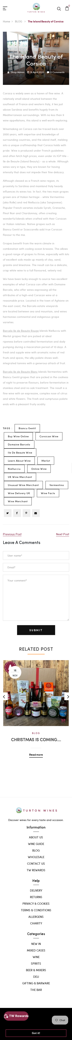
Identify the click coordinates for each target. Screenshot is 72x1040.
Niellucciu (14, 469)
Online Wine (39, 469)
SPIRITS (36, 963)
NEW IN (36, 944)
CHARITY (36, 923)
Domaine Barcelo (19, 444)
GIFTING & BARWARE (36, 983)
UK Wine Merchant (20, 477)
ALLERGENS (36, 917)
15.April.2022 (37, 72)
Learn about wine (19, 460)
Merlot (45, 460)
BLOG (19, 21)
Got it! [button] (36, 1033)
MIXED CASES (36, 950)
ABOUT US (36, 837)
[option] (36, 706)
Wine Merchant (18, 501)
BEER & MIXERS (36, 970)
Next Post (62, 534)
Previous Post (12, 534)
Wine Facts (48, 493)
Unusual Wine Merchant (23, 485)
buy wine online (18, 436)
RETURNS (36, 897)
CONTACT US (36, 863)
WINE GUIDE (36, 844)
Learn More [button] (14, 1023)
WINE (36, 957)
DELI (36, 977)
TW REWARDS (36, 870)
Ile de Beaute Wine (20, 452)
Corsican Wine (49, 436)
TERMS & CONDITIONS (36, 910)
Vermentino (57, 485)
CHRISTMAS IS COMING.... (36, 740)
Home (6, 21)
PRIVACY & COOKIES (36, 903)
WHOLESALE (36, 857)
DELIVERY (36, 890)
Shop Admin (17, 72)
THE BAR (36, 990)
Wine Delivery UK (19, 493)
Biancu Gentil (27, 428)
